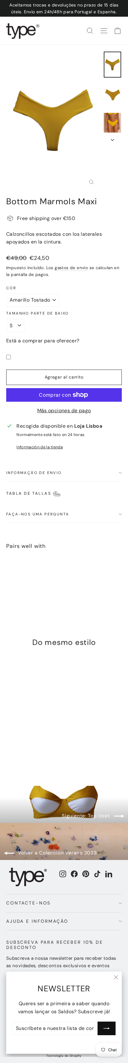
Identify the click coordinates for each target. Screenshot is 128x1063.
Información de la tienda (39, 447)
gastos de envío (71, 267)
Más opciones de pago (64, 410)
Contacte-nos (28, 903)
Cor (11, 288)
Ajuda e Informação (37, 921)
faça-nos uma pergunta (37, 514)
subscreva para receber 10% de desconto (54, 944)
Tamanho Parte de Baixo (37, 313)
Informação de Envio (34, 472)
